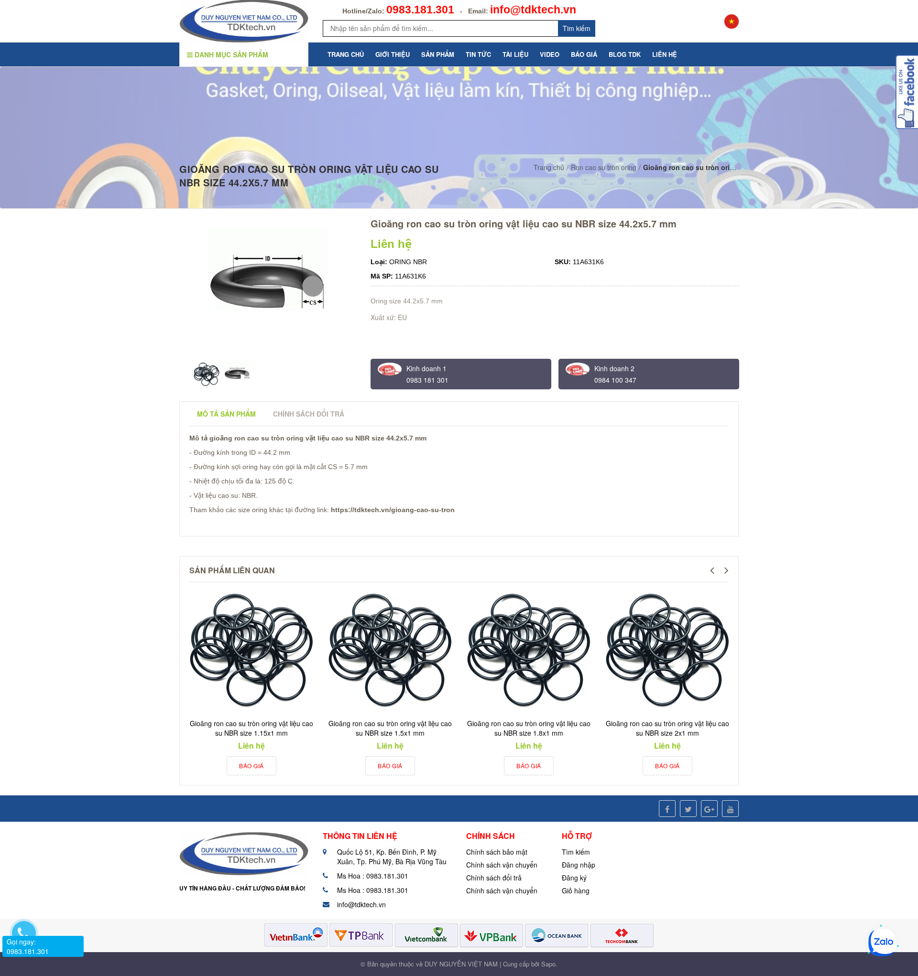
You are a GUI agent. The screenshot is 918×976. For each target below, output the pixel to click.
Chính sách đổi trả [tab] (308, 413)
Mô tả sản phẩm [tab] (226, 413)
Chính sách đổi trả (494, 877)
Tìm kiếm (576, 852)
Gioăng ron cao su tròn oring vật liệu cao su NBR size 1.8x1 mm (528, 728)
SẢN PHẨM (437, 54)
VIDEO (549, 54)
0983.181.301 (420, 9)
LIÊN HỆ (664, 54)
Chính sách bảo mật (496, 852)
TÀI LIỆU (515, 54)
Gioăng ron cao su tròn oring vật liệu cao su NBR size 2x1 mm (667, 728)
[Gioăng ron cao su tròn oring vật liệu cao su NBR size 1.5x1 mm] (390, 650)
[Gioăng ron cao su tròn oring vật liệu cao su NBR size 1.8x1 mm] (529, 650)
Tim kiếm (576, 28)
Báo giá (251, 765)
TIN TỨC (478, 54)
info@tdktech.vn (533, 9)
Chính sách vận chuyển (501, 864)
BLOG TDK (625, 54)
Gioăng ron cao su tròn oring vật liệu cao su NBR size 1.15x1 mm (251, 728)
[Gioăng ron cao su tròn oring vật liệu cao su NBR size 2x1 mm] (667, 650)
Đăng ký (574, 877)
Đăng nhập (578, 864)
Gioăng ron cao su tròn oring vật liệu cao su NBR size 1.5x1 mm (390, 728)
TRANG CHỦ (346, 54)
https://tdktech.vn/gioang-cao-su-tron (393, 510)
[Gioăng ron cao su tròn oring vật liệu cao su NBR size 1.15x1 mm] (251, 650)
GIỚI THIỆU (392, 54)
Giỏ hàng (576, 890)
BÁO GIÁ (584, 54)
